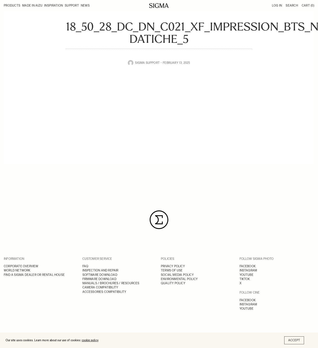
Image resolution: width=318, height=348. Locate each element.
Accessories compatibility (104, 292)
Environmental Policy (179, 279)
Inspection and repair (100, 270)
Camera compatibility (100, 287)
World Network (17, 270)
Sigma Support (147, 62)
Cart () (308, 5)
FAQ (85, 266)
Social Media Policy (177, 275)
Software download (99, 275)
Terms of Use (172, 270)
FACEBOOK (248, 266)
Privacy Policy (173, 266)
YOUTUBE (247, 275)
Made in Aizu (32, 5)
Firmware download (99, 279)
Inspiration (53, 5)
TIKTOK (245, 279)
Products (12, 5)
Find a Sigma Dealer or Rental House (34, 275)
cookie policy (90, 340)
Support (72, 5)
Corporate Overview (21, 266)
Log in (277, 5)
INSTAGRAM (248, 270)
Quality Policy (173, 283)
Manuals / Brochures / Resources (110, 283)
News (85, 5)
